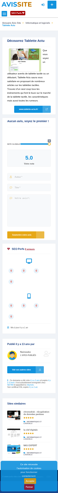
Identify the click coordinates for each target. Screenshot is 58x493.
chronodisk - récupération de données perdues (36, 413)
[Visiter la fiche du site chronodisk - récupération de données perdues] (13, 415)
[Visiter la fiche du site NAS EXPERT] (13, 449)
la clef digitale (31, 430)
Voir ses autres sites (21, 370)
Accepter (30, 481)
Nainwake (25, 352)
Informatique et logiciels (38, 23)
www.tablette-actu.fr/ (28, 109)
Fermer (29, 487)
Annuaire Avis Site (11, 23)
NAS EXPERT (30, 445)
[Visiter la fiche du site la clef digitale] (13, 433)
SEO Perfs (16, 13)
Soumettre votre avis (21, 235)
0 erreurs (30, 249)
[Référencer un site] (52, 5)
